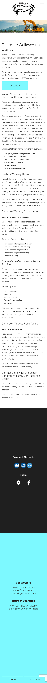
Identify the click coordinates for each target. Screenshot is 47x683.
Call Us (12, 679)
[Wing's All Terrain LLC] (23, 9)
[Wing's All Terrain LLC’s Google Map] (18, 484)
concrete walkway (10, 102)
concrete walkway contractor (13, 58)
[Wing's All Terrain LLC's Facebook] (28, 484)
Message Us (35, 679)
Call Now (15, 85)
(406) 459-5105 (27, 590)
